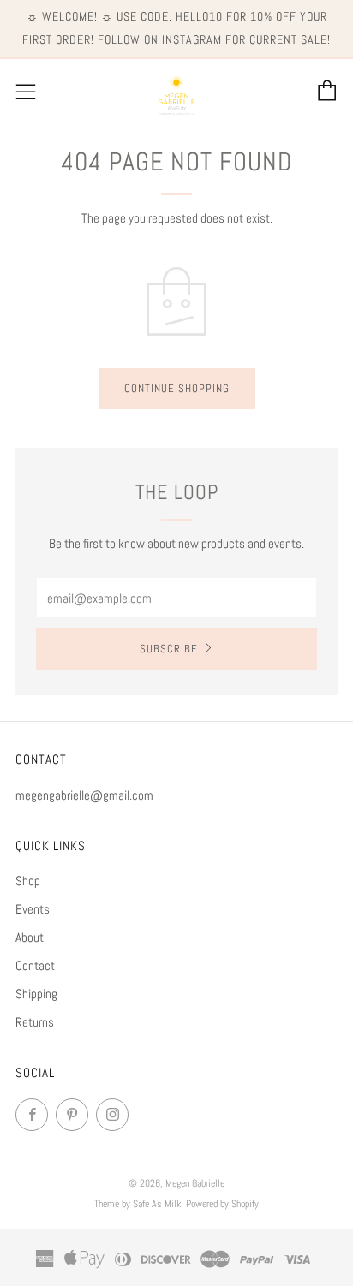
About (29, 937)
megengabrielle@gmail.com (84, 795)
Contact (35, 965)
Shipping (36, 993)
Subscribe (169, 648)
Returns (34, 1022)
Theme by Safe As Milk (137, 1204)
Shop (27, 880)
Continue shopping (177, 388)
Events (32, 909)
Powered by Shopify (222, 1204)
